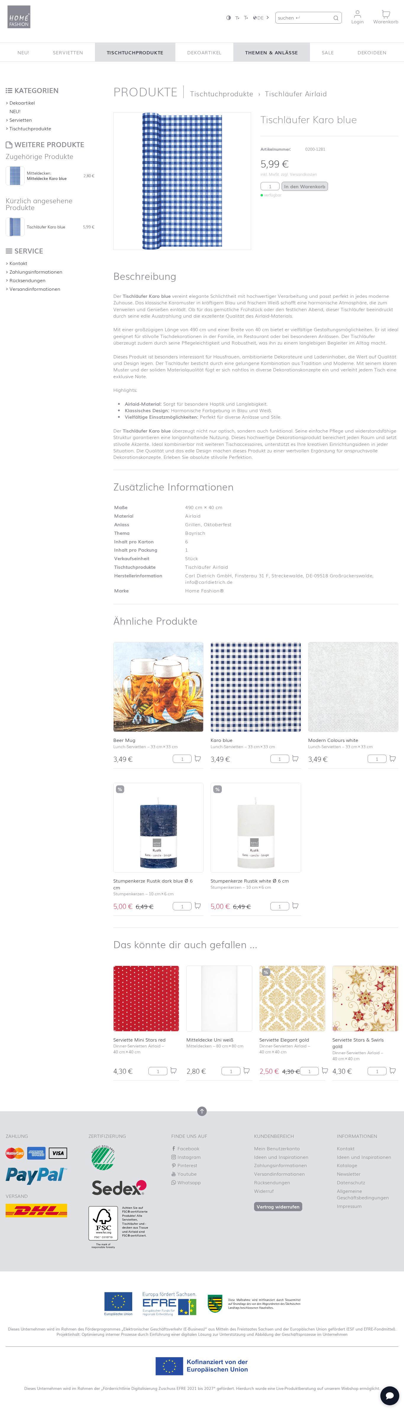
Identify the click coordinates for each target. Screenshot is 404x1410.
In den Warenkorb (304, 186)
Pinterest (186, 1165)
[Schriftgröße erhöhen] (245, 17)
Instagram (188, 1156)
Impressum (349, 1205)
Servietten (68, 52)
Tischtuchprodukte (135, 52)
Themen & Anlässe (271, 52)
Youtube (186, 1173)
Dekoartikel (204, 52)
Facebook (187, 1148)
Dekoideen (372, 52)
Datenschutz (351, 1182)
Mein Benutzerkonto (277, 1148)
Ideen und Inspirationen (281, 1156)
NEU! (23, 52)
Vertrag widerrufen (278, 1206)
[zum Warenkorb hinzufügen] (197, 758)
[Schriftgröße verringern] (237, 17)
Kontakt (18, 263)
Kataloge (347, 1165)
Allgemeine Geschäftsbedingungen (363, 1194)
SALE (328, 52)
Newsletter (349, 1173)
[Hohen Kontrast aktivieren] (228, 17)
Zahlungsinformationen (35, 271)
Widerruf (264, 1190)
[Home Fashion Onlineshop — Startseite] (19, 17)
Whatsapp (188, 1182)
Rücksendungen (27, 280)
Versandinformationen (34, 288)
